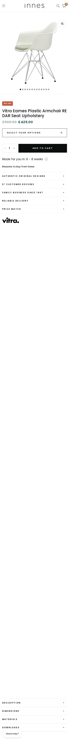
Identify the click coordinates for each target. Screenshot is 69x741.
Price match (11, 209)
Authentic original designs (23, 176)
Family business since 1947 (22, 192)
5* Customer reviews (18, 184)
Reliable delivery (15, 200)
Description (11, 702)
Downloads (11, 727)
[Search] (58, 6)
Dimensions (10, 711)
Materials (10, 719)
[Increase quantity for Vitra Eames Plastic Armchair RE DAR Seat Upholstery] (14, 148)
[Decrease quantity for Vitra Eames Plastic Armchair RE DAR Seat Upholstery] (4, 148)
